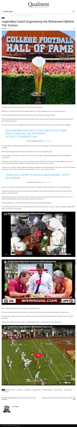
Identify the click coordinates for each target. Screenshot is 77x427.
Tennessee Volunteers (68, 389)
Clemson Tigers (20, 389)
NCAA (7, 15)
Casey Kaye (4, 28)
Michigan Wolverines (37, 389)
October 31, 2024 (46, 182)
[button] (73, 11)
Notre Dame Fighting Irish (47, 389)
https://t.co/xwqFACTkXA (21, 136)
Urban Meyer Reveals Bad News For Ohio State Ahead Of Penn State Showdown (19, 398)
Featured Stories (8, 11)
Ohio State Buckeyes (58, 389)
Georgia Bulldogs (27, 389)
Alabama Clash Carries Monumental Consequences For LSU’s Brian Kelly (58, 398)
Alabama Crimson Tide (10, 389)
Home (3, 15)
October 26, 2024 (47, 141)
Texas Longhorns (5, 391)
